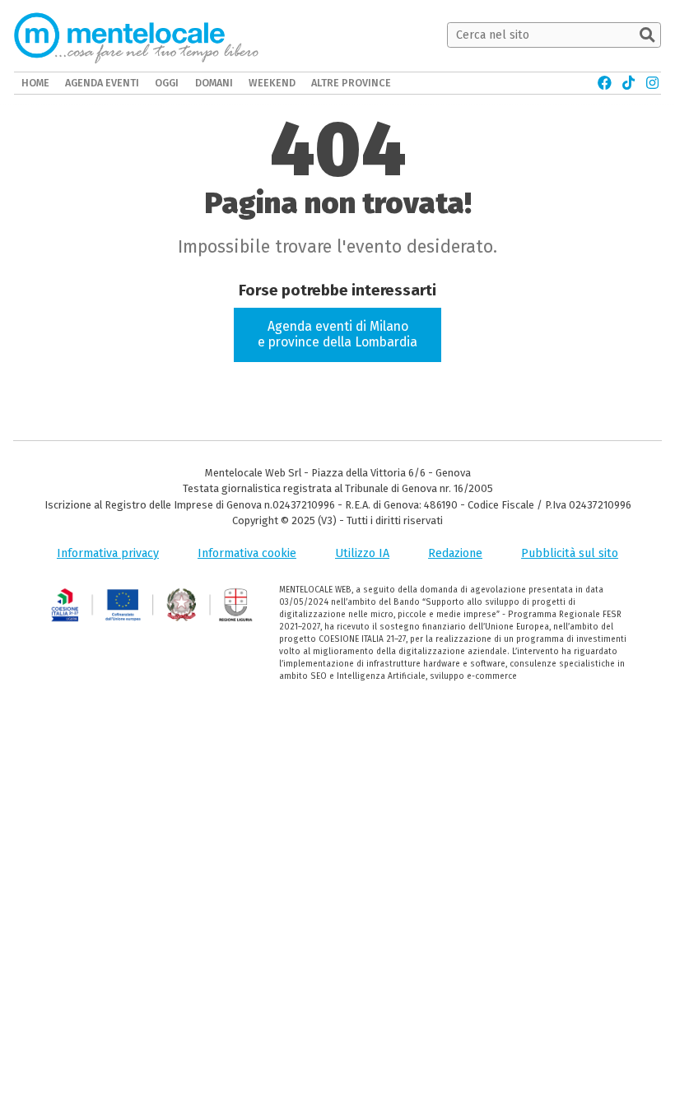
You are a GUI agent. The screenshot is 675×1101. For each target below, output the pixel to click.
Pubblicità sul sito (569, 553)
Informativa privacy (108, 553)
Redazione (455, 553)
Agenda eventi (102, 83)
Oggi (167, 83)
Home (35, 83)
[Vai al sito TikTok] (628, 83)
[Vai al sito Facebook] (604, 83)
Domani (214, 83)
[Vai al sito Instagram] (652, 83)
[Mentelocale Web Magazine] (136, 35)
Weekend (272, 83)
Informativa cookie (247, 553)
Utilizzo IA (362, 553)
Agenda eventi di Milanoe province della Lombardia (337, 334)
